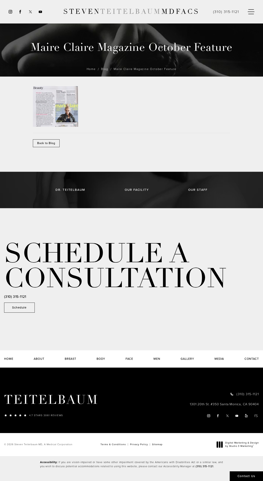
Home (91, 69)
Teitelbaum (51, 400)
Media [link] (219, 359)
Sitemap (157, 444)
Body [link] (101, 359)
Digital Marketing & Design (242, 444)
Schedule (19, 307)
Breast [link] (70, 359)
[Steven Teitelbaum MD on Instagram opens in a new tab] (10, 11)
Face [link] (129, 359)
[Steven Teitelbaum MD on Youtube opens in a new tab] (40, 11)
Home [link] (8, 359)
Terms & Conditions (113, 444)
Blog (104, 69)
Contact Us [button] (246, 476)
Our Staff (198, 189)
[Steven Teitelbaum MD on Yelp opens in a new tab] (246, 416)
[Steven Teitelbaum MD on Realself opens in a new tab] (256, 416)
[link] (226, 11)
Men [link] (156, 359)
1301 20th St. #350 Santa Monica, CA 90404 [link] (224, 404)
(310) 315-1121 (204, 466)
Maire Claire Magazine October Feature (145, 69)
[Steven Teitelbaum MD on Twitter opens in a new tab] (30, 11)
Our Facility (137, 189)
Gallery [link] (187, 359)
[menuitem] (10, 11)
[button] (251, 11)
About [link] (39, 359)
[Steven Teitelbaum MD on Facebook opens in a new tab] (20, 11)
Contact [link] (252, 359)
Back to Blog (46, 143)
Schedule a (115, 266)
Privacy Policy (139, 444)
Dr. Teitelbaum (70, 189)
